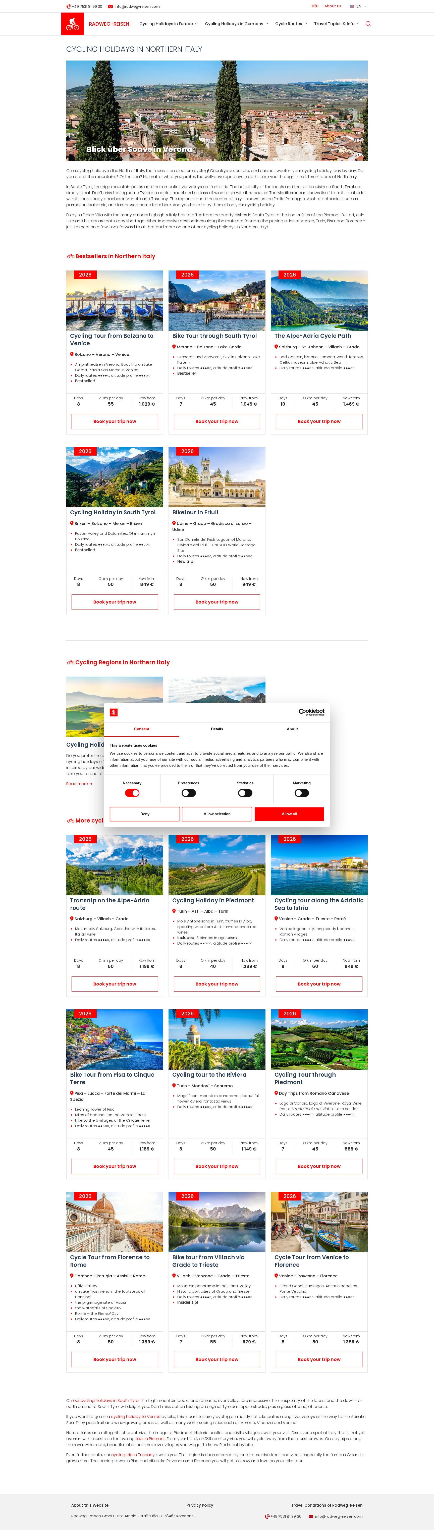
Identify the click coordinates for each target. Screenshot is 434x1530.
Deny (144, 814)
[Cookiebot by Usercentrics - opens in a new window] (302, 712)
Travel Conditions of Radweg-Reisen (327, 1505)
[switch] (189, 793)
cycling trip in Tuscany (133, 1455)
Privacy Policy (200, 1505)
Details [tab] (217, 729)
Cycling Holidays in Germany (234, 24)
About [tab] (292, 729)
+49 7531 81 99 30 (87, 6)
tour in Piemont (150, 1439)
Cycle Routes (288, 24)
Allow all (289, 814)
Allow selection (217, 814)
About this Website (89, 1505)
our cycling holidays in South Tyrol (106, 1400)
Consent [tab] (141, 729)
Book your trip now (114, 421)
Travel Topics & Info (334, 24)
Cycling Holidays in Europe (166, 24)
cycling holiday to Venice (135, 1416)
